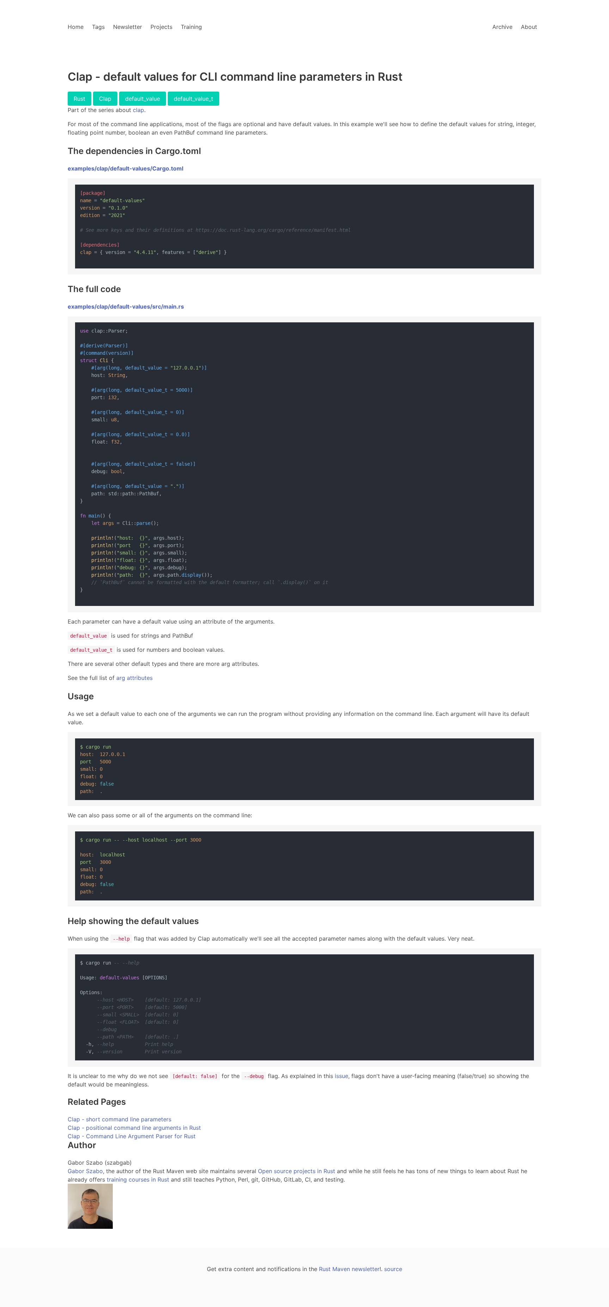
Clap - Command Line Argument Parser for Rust (132, 1136)
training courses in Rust (138, 1179)
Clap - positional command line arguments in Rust (134, 1127)
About (529, 26)
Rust (79, 98)
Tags (98, 26)
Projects (161, 26)
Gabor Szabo (85, 1171)
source (393, 1268)
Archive (502, 26)
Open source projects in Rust (296, 1171)
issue (341, 1075)
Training (191, 26)
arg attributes (134, 677)
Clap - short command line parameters (119, 1119)
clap (138, 109)
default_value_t (193, 98)
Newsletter (127, 26)
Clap (105, 98)
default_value (142, 98)
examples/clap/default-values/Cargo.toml (125, 168)
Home (76, 26)
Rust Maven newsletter (349, 1268)
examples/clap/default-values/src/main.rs (126, 306)
